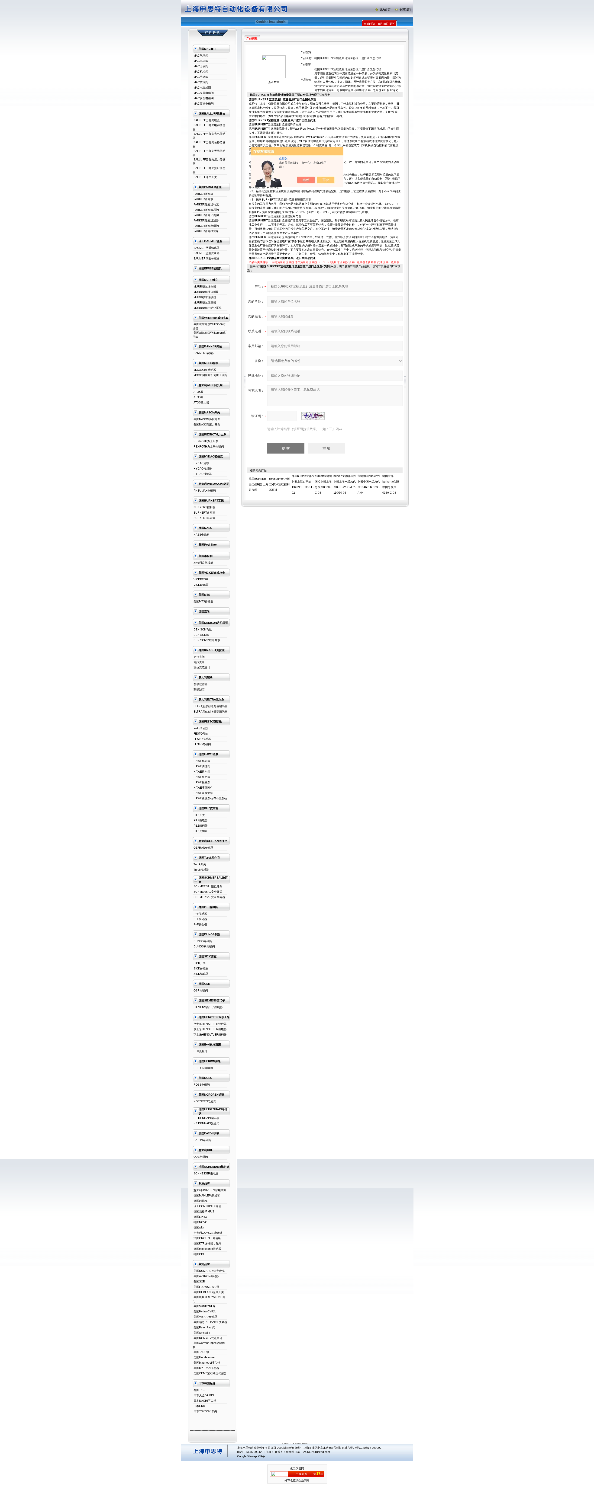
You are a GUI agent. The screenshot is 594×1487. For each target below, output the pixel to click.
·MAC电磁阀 (200, 61)
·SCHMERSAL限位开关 (207, 886)
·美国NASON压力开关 (206, 424)
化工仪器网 (297, 1468)
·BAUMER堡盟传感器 (206, 258)
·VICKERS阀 (201, 579)
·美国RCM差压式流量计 (207, 1338)
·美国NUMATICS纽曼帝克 (209, 1271)
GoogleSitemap (247, 1456)
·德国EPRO (200, 1216)
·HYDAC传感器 (202, 468)
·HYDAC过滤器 (202, 474)
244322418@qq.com (316, 1452)
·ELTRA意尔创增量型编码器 (210, 711)
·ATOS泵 (198, 391)
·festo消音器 (200, 728)
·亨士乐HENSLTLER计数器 (210, 1024)
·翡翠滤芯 (199, 689)
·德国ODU (199, 1254)
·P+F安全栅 (200, 924)
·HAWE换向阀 (201, 771)
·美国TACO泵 (201, 1352)
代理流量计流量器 (388, 262)
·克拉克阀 (199, 657)
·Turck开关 (199, 864)
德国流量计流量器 (306, 262)
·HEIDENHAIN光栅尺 (206, 1123)
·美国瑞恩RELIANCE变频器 (210, 1322)
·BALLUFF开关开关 (205, 177)
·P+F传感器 (200, 913)
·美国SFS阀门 (201, 1332)
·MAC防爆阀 (200, 82)
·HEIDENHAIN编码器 (206, 1118)
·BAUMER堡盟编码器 (206, 247)
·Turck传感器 (201, 869)
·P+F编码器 (200, 919)
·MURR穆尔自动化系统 (207, 308)
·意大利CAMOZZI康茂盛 (208, 1232)
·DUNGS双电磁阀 (204, 946)
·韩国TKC (199, 1390)
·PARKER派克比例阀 (206, 215)
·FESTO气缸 (200, 733)
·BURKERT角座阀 (204, 512)
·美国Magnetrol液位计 (206, 1362)
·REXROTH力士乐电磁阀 (208, 446)
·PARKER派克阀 (203, 193)
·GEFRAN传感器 (203, 847)
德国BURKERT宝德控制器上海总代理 (258, 484)
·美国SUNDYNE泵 (204, 1306)
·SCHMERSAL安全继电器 (209, 897)
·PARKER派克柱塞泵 (206, 231)
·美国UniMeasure (204, 1357)
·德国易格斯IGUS (203, 1211)
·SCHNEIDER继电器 (206, 1173)
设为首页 (385, 9)
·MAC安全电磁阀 (203, 98)
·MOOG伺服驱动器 (204, 369)
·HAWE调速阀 (201, 766)
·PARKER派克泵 (203, 199)
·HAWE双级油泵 (203, 793)
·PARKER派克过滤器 (206, 220)
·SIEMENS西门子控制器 (208, 1007)
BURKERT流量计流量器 (333, 262)
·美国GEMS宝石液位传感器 (210, 1373)
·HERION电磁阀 (203, 1068)
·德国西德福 (200, 1200)
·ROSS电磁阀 (201, 1084)
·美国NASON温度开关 (206, 419)
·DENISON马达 (202, 629)
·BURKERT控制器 (204, 507)
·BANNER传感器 (203, 353)
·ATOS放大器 (201, 402)
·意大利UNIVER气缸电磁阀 (209, 1190)
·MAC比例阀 (200, 66)
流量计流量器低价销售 (362, 262)
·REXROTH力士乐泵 (205, 441)
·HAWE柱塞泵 (201, 782)
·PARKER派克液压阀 (206, 209)
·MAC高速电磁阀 (203, 103)
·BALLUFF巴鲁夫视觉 (206, 120)
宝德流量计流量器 (283, 262)
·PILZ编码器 (200, 825)
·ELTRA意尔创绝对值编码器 (210, 706)
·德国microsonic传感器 (207, 1248)
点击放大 (273, 82)
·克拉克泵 (199, 662)
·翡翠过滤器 (200, 684)
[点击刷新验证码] (313, 416)
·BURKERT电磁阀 (204, 518)
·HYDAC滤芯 (201, 463)
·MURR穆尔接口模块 (206, 292)
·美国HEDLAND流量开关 (208, 1292)
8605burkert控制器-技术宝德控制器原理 (279, 484)
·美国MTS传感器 (203, 601)
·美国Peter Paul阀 (204, 1327)
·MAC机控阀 (200, 71)
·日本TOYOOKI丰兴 (205, 1411)
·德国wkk (198, 1227)
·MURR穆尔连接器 (204, 297)
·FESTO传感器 (202, 739)
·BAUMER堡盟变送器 (206, 253)
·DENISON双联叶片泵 (206, 640)
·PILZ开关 (199, 815)
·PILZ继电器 (200, 820)
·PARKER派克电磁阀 (206, 225)
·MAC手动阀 (200, 77)
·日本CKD (199, 1406)
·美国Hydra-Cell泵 (204, 1311)
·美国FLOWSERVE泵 (206, 1287)
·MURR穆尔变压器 (204, 302)
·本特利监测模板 (203, 562)
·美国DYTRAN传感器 (206, 1368)
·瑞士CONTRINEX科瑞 (207, 1206)
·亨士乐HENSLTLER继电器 (210, 1029)
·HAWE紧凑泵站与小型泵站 (210, 798)
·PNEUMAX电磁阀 (204, 490)
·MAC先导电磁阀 (203, 93)
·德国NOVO (200, 1222)
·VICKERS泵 (201, 584)
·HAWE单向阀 (201, 761)
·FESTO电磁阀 (202, 744)
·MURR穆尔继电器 (204, 286)
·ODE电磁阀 (200, 1156)
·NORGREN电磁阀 (204, 1101)
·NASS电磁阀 (201, 534)
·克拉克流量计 (201, 667)
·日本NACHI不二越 (204, 1400)
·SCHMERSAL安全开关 (207, 891)
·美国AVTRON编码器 (206, 1276)
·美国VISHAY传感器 (205, 1316)
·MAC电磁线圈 (202, 87)
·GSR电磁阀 (200, 990)
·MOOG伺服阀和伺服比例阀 (210, 375)
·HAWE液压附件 (203, 787)
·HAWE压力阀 (201, 777)
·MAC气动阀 (200, 55)
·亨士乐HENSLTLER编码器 (210, 1034)
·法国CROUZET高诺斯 (207, 1238)
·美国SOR (199, 1281)
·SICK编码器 (200, 973)
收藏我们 (405, 9)
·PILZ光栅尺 (200, 831)
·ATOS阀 (198, 397)
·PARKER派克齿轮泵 (206, 204)
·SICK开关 (199, 963)
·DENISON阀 (201, 634)
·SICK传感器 (200, 968)
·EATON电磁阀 (202, 1140)
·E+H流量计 (200, 1051)
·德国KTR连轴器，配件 (207, 1243)
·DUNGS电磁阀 (202, 941)
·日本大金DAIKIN (203, 1395)
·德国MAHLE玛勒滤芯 (206, 1195)
